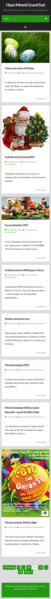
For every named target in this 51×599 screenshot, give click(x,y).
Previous (10, 567)
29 (29, 567)
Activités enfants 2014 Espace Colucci (24, 270)
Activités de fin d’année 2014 (19, 157)
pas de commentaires (36, 73)
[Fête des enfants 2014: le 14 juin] (25, 483)
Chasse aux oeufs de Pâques (19, 68)
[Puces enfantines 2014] (25, 208)
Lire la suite (40, 98)
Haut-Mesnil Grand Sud (25, 4)
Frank (22, 73)
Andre (25, 162)
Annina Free (19, 589)
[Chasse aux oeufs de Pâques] (25, 47)
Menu (6, 19)
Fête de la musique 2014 (17, 365)
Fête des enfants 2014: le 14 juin (21, 522)
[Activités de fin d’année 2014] (25, 128)
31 (41, 567)
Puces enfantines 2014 (16, 225)
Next (27, 572)
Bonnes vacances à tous (17, 318)
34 (21, 571)
